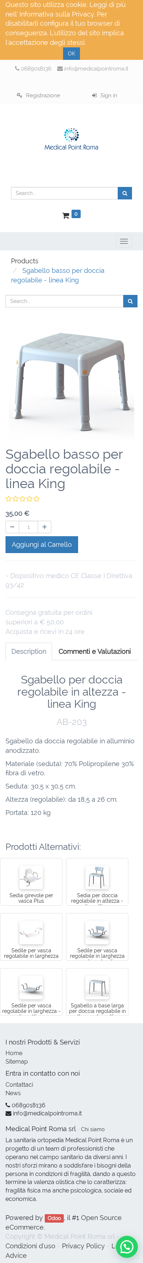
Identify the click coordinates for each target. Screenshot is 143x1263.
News (13, 1093)
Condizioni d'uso (30, 1246)
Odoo (54, 1218)
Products (24, 261)
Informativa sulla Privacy (56, 14)
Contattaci (19, 1084)
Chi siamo (92, 1129)
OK (71, 54)
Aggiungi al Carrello (42, 544)
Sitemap (17, 1061)
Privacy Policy (83, 1246)
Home (14, 1053)
